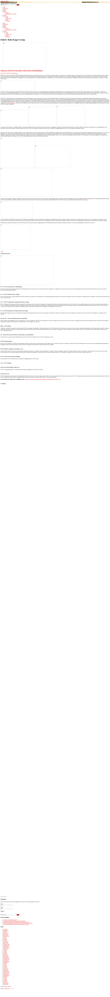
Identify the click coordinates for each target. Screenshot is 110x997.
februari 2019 (5, 969)
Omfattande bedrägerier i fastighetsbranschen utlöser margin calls (16, 922)
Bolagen (4, 11)
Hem (4, 7)
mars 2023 (5, 929)
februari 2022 (5, 933)
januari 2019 (5, 970)
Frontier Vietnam (4, 2)
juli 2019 (5, 963)
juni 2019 (5, 964)
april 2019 (5, 967)
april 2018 (5, 980)
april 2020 (5, 953)
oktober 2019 (5, 960)
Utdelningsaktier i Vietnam (11, 13)
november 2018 (6, 972)
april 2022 (5, 931)
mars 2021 (5, 940)
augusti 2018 (5, 976)
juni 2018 (5, 978)
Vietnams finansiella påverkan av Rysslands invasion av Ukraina (16, 924)
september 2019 (6, 961)
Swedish (4, 896)
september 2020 (6, 947)
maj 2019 (5, 965)
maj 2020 (5, 952)
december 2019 (6, 957)
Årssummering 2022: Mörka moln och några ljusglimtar (14, 920)
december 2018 (6, 971)
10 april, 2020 (3, 73)
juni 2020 (5, 951)
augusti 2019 (5, 962)
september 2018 (6, 975)
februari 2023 (5, 930)
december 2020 (6, 944)
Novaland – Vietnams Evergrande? (10, 919)
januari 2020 (5, 956)
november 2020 (6, 945)
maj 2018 (5, 979)
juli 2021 (5, 937)
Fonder (7, 19)
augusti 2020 (5, 948)
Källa (2, 251)
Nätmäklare (8, 20)
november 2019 (6, 959)
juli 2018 (5, 977)
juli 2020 (5, 949)
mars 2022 (5, 932)
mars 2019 (5, 968)
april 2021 (5, 939)
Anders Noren (7, 988)
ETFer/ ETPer (8, 18)
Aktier (7, 17)
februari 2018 (5, 983)
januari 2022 (5, 935)
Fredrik (8, 73)
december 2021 (6, 936)
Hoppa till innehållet (5, 1)
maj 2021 (5, 938)
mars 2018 (5, 981)
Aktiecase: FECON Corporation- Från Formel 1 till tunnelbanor (22, 70)
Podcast (4, 9)
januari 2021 (5, 943)
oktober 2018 (5, 973)
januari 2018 (5, 984)
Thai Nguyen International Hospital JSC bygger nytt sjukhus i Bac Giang (17, 923)
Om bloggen (5, 8)
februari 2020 (5, 955)
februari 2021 (5, 941)
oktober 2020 (5, 946)
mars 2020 (5, 954)
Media (4, 10)
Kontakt (4, 15)
